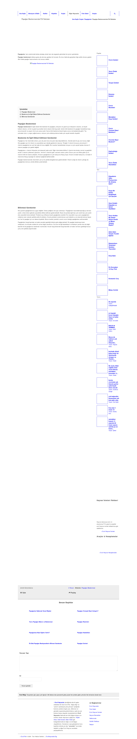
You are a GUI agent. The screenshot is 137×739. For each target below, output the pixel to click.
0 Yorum (71, 588)
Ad (20, 676)
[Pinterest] (116, 736)
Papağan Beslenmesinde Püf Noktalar (36, 19)
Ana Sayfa (75, 19)
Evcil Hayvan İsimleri (95, 712)
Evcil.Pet (23, 736)
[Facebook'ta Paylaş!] (70, 596)
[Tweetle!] (74, 596)
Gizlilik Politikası (94, 721)
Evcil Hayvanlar (59, 702)
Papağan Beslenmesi (88, 588)
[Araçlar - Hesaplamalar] (108, 544)
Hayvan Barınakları (94, 715)
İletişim (91, 724)
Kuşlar (81, 19)
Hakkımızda (92, 718)
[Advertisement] (68, 36)
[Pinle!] (78, 596)
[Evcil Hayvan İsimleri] (108, 511)
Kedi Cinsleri (61, 720)
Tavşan (29, 695)
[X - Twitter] (113, 736)
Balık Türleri (69, 720)
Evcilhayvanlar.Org (51, 736)
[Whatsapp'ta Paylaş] (81, 596)
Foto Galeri (92, 709)
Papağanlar (87, 19)
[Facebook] (110, 736)
